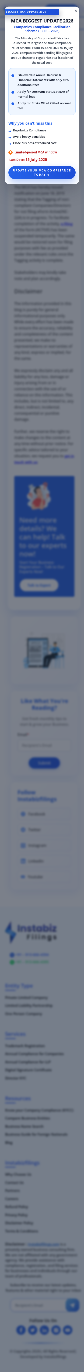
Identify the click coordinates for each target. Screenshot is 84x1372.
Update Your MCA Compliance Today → (42, 172)
